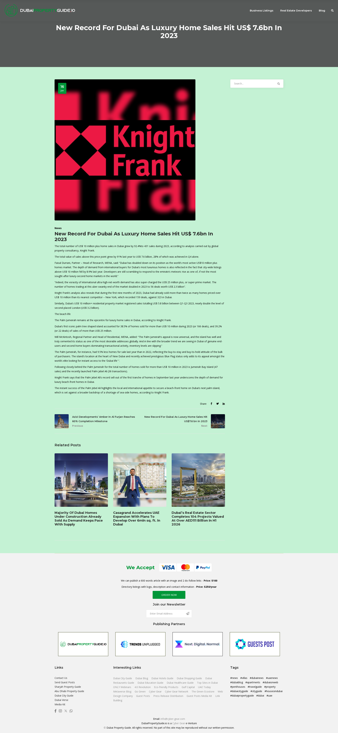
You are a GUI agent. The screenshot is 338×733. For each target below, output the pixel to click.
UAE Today (204, 687)
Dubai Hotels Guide (162, 678)
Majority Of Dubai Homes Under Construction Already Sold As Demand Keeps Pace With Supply (79, 519)
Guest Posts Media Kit (200, 696)
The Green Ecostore (203, 691)
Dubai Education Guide (150, 682)
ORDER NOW (169, 595)
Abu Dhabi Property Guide (69, 691)
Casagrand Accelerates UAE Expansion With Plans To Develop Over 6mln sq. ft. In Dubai (136, 519)
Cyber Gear (155, 691)
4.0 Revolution (142, 687)
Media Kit (60, 704)
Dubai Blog (142, 678)
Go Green (140, 691)
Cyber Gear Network (177, 691)
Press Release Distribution (168, 696)
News (58, 228)
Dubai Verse (61, 700)
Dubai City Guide (64, 695)
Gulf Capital (188, 687)
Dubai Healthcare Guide (180, 682)
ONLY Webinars (122, 687)
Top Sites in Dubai (207, 682)
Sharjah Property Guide (68, 686)
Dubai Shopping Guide (190, 678)
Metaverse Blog (122, 691)
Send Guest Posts (65, 682)
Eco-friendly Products (166, 687)
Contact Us (61, 678)
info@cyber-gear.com (173, 718)
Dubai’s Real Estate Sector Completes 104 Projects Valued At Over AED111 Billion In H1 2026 (198, 519)
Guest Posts (143, 696)
